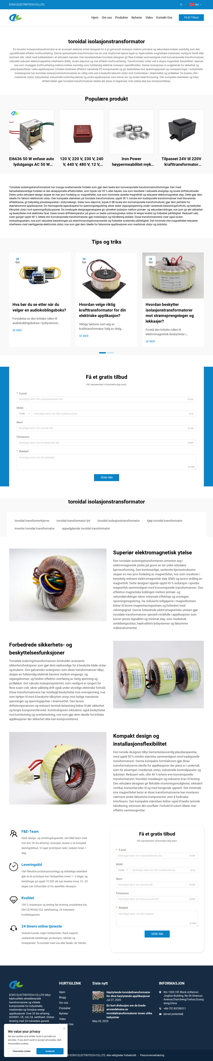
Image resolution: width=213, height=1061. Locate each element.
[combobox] (24, 414)
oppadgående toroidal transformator (86, 528)
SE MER (17, 330)
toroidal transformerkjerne (32, 520)
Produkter (121, 17)
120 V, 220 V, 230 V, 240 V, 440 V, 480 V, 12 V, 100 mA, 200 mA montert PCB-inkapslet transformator (81, 161)
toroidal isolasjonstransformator (119, 520)
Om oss (107, 17)
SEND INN (106, 477)
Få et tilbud (191, 17)
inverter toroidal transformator (35, 528)
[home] (15, 17)
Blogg (62, 997)
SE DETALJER (31, 131)
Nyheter (136, 17)
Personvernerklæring (152, 1055)
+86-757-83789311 (175, 1008)
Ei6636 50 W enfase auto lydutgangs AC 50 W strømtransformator (31, 161)
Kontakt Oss (164, 17)
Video (149, 17)
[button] (102, 352)
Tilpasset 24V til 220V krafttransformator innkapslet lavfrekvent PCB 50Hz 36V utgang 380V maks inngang (181, 161)
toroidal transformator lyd (73, 520)
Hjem (95, 17)
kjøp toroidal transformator (164, 520)
